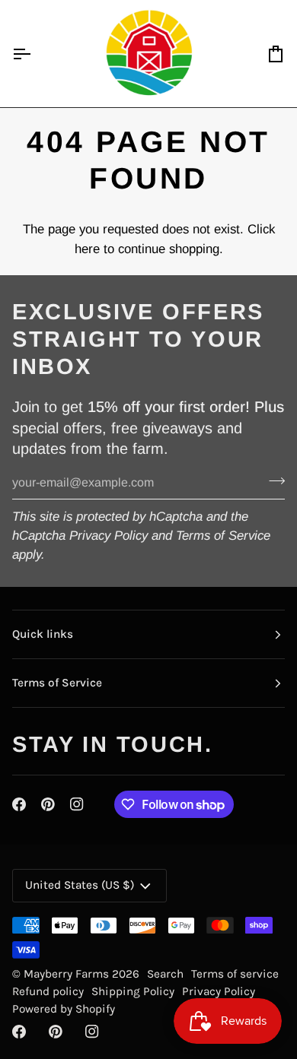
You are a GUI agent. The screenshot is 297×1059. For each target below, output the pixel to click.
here (87, 249)
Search (165, 974)
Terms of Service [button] (57, 683)
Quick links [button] (42, 634)
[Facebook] (19, 804)
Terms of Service (223, 535)
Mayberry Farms (68, 974)
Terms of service (235, 974)
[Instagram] (77, 804)
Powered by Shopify (63, 1009)
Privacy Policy (108, 535)
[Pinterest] (48, 804)
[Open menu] (35, 53)
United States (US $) (79, 885)
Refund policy (48, 991)
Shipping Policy (132, 991)
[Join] (272, 480)
